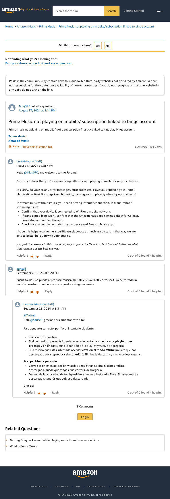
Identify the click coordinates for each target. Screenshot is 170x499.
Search (111, 11)
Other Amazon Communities (126, 486)
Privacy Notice (61, 486)
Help (78, 486)
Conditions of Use (38, 486)
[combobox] (86, 11)
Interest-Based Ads (96, 486)
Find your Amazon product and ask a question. (38, 63)
